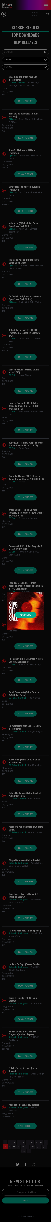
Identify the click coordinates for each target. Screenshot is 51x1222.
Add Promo (25, 615)
